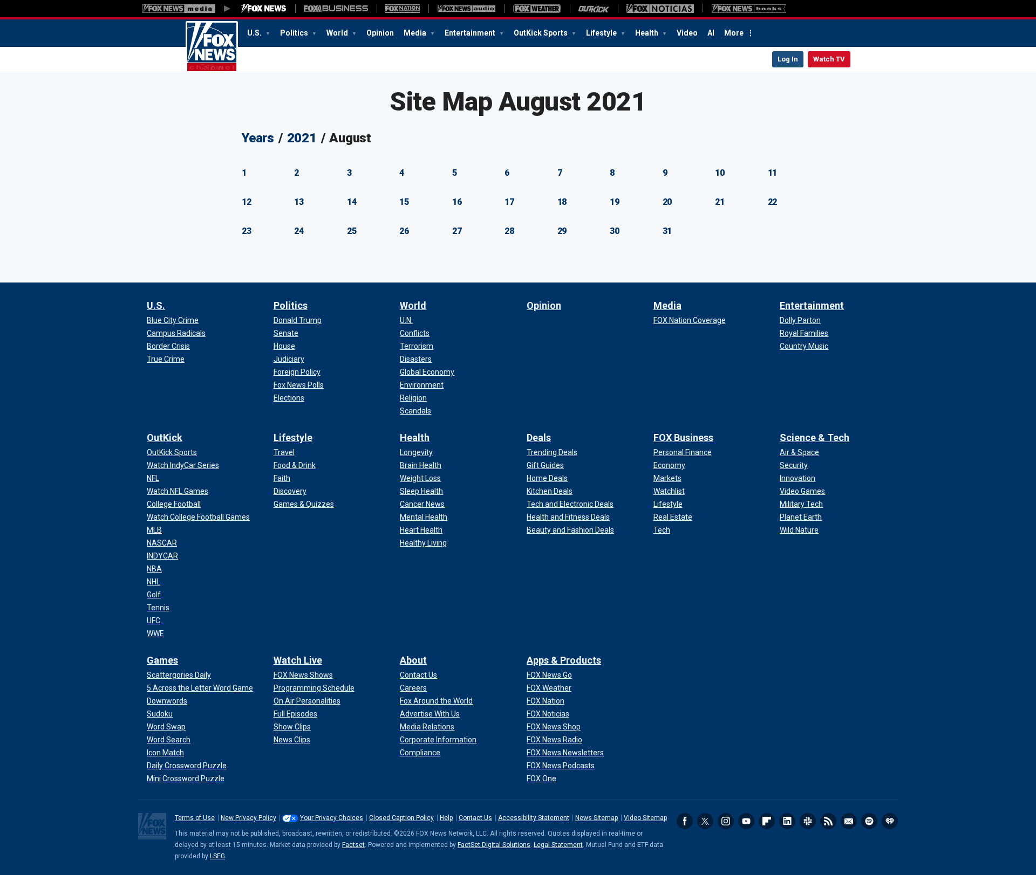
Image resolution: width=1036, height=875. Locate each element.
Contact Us (475, 818)
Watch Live (298, 660)
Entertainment (471, 33)
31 (667, 231)
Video (687, 33)
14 (352, 202)
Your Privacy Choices (331, 818)
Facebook (685, 821)
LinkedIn (787, 821)
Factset (353, 845)
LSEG (217, 856)
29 (562, 231)
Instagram (726, 821)
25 (352, 231)
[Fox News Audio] (466, 8)
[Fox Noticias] (660, 8)
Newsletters (849, 821)
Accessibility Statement (533, 818)
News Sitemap (596, 818)
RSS (828, 821)
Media (416, 33)
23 (246, 231)
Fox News (212, 47)
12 (246, 202)
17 (509, 202)
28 (509, 231)
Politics (295, 33)
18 (562, 202)
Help (446, 818)
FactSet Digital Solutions (494, 845)
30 (614, 231)
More (734, 33)
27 (457, 231)
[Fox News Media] (264, 8)
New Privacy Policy (248, 818)
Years (258, 138)
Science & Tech (814, 437)
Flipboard (767, 821)
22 (773, 202)
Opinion (380, 33)
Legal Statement (558, 845)
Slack (808, 821)
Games (162, 660)
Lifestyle (602, 33)
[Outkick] (593, 8)
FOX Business (683, 437)
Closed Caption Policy (401, 818)
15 (404, 202)
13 (299, 202)
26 (404, 231)
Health (647, 33)
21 (720, 202)
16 (457, 202)
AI (710, 33)
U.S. (255, 33)
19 (614, 202)
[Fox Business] (336, 8)
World (338, 33)
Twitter (705, 821)
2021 (302, 138)
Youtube (746, 821)
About (413, 660)
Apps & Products (564, 660)
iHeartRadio (890, 821)
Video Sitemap (645, 818)
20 (667, 202)
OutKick (164, 437)
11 (773, 173)
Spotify (869, 821)
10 (720, 173)
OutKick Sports (541, 33)
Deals (539, 437)
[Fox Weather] (537, 8)
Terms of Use (195, 818)
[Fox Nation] (402, 8)
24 (299, 231)
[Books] (748, 8)
